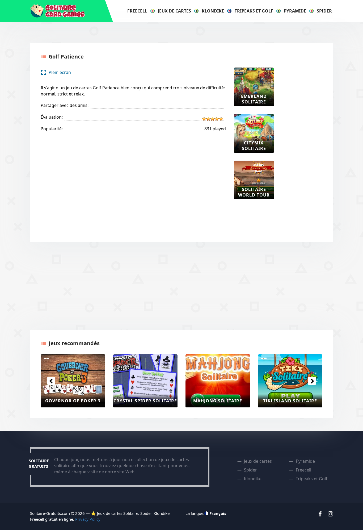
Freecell (137, 11)
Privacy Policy (87, 519)
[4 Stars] (217, 119)
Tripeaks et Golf (254, 11)
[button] (51, 380)
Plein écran (60, 72)
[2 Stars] (208, 119)
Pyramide (295, 11)
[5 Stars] (221, 119)
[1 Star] (204, 119)
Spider (324, 11)
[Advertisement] (303, 147)
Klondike (213, 11)
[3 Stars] (212, 119)
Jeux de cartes (174, 11)
